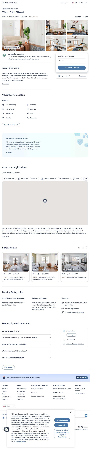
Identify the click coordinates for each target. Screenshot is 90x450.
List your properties (37, 389)
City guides (20, 399)
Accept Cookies (62, 420)
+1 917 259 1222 (70, 340)
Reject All (61, 425)
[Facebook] (3, 417)
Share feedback (81, 378)
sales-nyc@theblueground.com (75, 344)
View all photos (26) (13, 48)
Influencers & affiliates (59, 399)
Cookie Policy (21, 442)
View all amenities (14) (11, 125)
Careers (4, 391)
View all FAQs (8, 367)
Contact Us (5, 399)
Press (3, 394)
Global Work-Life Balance (80, 390)
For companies (21, 391)
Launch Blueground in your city (62, 389)
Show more (5, 84)
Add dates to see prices (72, 68)
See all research (79, 393)
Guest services (21, 397)
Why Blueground (21, 389)
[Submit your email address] (86, 415)
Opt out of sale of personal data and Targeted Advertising (62, 433)
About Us (5, 389)
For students (20, 394)
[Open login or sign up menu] (86, 2)
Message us (82, 76)
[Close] (71, 412)
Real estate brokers (59, 396)
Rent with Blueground (37, 396)
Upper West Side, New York (10, 9)
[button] (45, 201)
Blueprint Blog (6, 397)
